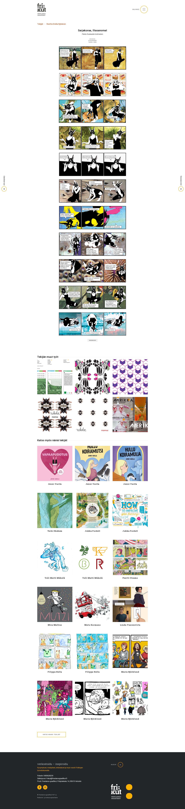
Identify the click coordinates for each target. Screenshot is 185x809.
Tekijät (40, 24)
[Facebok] (39, 787)
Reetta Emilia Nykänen (56, 24)
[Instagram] (45, 787)
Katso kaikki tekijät (51, 734)
